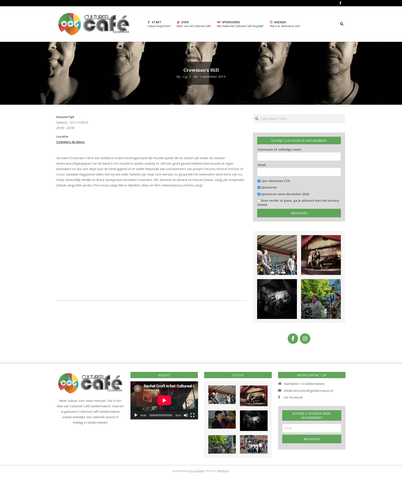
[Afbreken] (186, 415)
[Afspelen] (136, 415)
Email (262, 165)
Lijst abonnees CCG (275, 181)
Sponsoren (268, 187)
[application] (164, 400)
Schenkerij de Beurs (70, 142)
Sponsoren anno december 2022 (284, 194)
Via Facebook (293, 397)
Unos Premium (196, 470)
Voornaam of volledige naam (279, 149)
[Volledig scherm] (192, 415)
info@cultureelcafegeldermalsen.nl (308, 390)
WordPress (223, 470)
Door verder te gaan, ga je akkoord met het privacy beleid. (298, 203)
